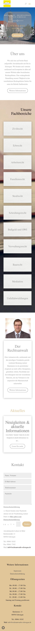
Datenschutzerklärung (17, 574)
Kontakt (17, 35)
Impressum (17, 571)
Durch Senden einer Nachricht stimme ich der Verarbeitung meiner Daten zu (16, 515)
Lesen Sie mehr (17, 446)
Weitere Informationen (17, 90)
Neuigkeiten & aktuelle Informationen (17, 426)
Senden (27, 524)
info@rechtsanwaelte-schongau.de (19, 547)
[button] (3, 627)
